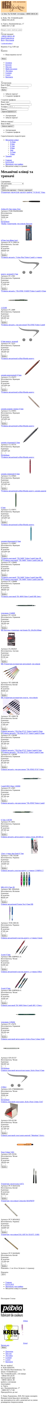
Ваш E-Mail (5, 85)
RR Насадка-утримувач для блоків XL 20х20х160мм (21, 630)
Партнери (9, 1351)
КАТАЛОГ (9, 162)
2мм (11, 150)
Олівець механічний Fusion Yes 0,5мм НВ (17, 904)
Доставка (9, 71)
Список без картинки (9, 190)
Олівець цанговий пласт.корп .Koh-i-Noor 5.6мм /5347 (22, 1102)
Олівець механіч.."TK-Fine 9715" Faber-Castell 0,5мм (21, 750)
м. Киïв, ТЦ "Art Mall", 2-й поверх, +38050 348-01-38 (19, 14)
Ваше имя (5, 102)
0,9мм (12, 148)
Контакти (9, 77)
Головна (8, 63)
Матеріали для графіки (14, 164)
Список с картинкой (25, 190)
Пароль (4, 87)
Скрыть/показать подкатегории (13, 136)
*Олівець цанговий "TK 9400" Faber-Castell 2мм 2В (21, 558)
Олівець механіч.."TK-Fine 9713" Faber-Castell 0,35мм (22, 731)
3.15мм (13, 152)
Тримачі (8, 156)
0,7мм (12, 146)
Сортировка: (6, 181)
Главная (8, 160)
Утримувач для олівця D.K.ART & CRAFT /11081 (20, 1234)
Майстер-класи (11, 69)
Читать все (5, 1345)
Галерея (8, 73)
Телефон (4, 107)
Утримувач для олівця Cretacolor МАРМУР (17, 1201)
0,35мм (13, 142)
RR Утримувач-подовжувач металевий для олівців (20, 664)
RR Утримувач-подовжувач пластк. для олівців (19, 698)
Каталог (8, 65)
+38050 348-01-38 (7, 36)
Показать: (4, 186)
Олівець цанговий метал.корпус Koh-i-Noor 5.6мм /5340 (22, 1039)
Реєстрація (10, 40)
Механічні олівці (12, 140)
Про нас (8, 67)
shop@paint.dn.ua (7, 38)
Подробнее (5, 222)
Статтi (7, 75)
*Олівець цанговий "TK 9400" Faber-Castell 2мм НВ (21, 577)
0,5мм (12, 144)
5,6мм (12, 154)
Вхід (2, 40)
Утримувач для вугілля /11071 (12, 1184)
